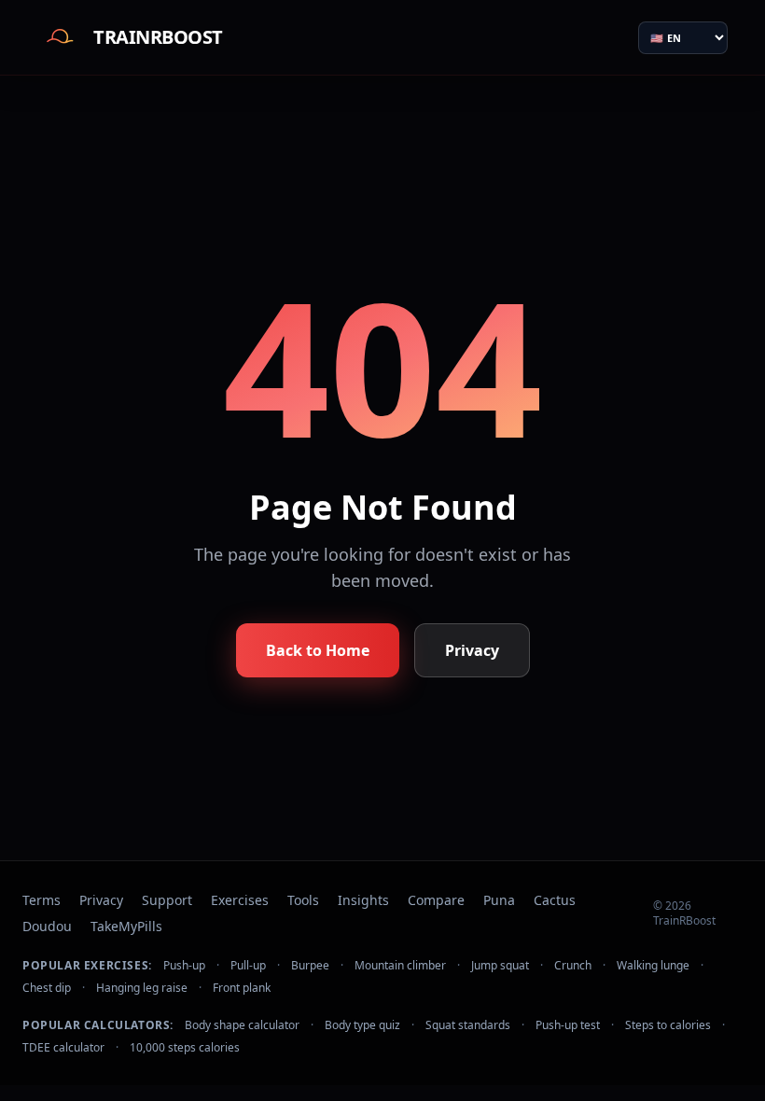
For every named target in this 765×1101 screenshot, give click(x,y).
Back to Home (317, 650)
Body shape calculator (242, 1025)
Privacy (472, 650)
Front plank (242, 988)
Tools (303, 900)
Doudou (47, 926)
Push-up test (568, 1025)
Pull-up (248, 965)
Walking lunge (653, 965)
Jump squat (500, 965)
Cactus (555, 900)
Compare (436, 900)
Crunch (572, 965)
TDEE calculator (63, 1047)
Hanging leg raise (142, 988)
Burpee (310, 965)
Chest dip (46, 988)
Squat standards (467, 1025)
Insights (363, 900)
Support (167, 900)
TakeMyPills (126, 926)
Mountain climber (400, 965)
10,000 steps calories (185, 1047)
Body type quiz (362, 1025)
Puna (499, 900)
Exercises (240, 900)
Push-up (184, 965)
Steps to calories (668, 1025)
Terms (41, 900)
